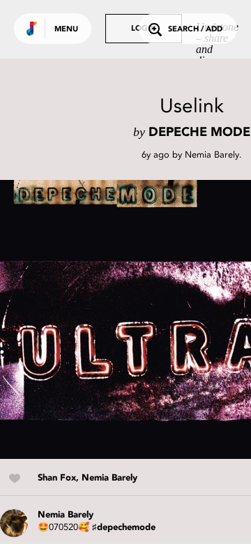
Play (139, 319)
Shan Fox (57, 478)
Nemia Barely (212, 154)
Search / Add (195, 29)
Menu (66, 29)
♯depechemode (123, 527)
